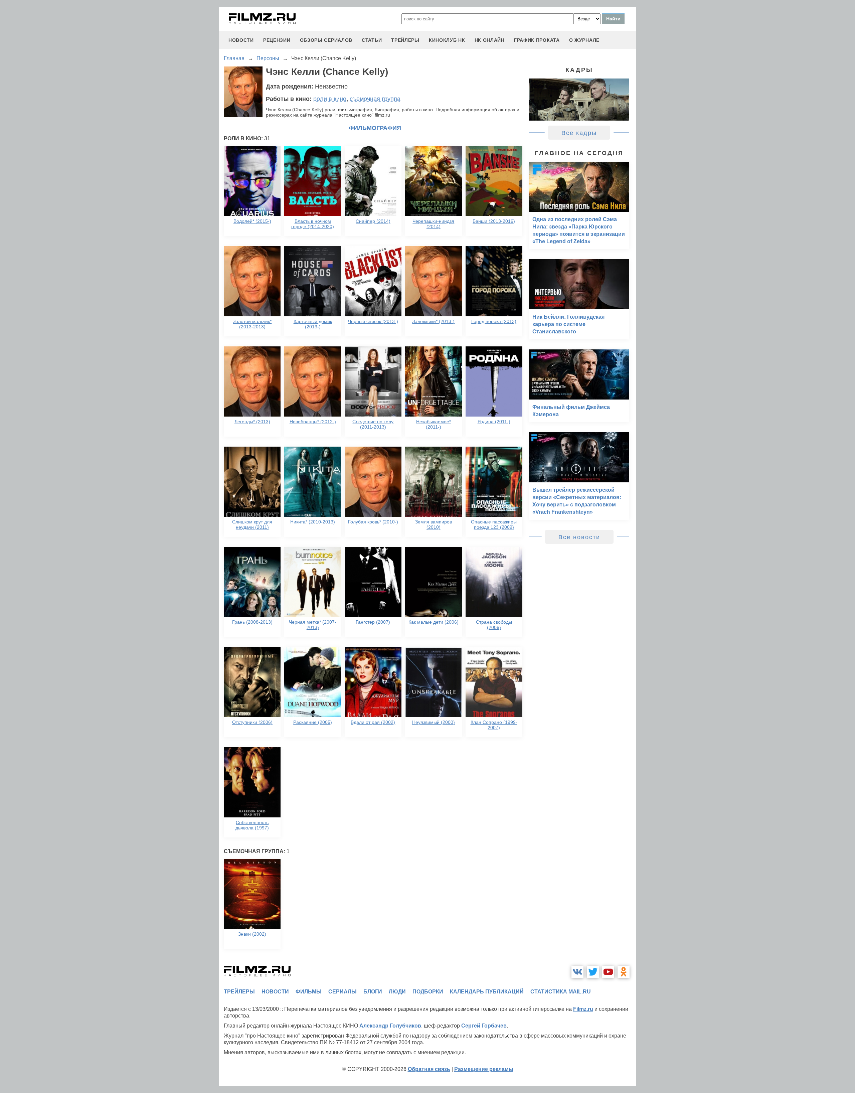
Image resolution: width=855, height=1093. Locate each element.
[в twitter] (593, 972)
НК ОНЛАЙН (490, 40)
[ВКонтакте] (577, 972)
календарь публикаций (487, 991)
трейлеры (405, 40)
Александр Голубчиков (390, 1026)
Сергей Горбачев (484, 1026)
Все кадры (579, 133)
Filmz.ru (583, 1009)
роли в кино (329, 99)
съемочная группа (375, 99)
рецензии (277, 40)
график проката (537, 40)
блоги (372, 991)
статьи (372, 40)
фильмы (309, 991)
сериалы (342, 991)
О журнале (584, 40)
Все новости (579, 537)
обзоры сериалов (326, 40)
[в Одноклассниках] (624, 972)
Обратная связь (429, 1069)
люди (397, 991)
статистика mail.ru (560, 991)
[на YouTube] (608, 972)
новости (241, 40)
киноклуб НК (447, 40)
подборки (427, 991)
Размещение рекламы (483, 1069)
